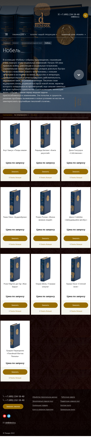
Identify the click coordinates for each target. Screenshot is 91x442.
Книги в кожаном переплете (42, 409)
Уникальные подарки (40, 405)
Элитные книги (65, 405)
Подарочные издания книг (70, 401)
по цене (34, 115)
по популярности (20, 115)
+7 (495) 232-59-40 (14, 400)
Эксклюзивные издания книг (42, 401)
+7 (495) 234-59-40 (69, 14)
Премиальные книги (67, 409)
